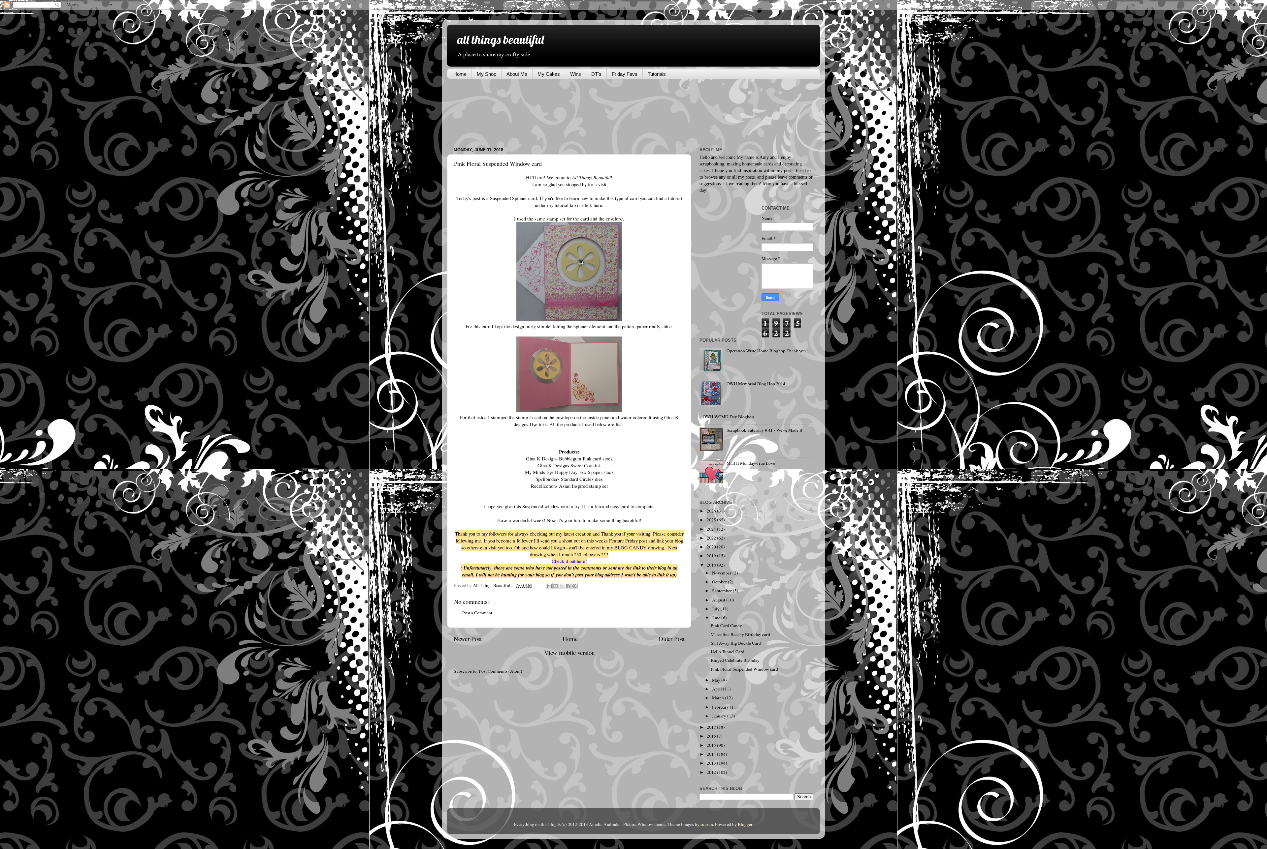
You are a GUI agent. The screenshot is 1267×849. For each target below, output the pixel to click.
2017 (712, 727)
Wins (575, 74)
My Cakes (548, 74)
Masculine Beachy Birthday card (740, 634)
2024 (712, 529)
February (721, 707)
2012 (712, 772)
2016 (712, 736)
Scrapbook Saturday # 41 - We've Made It (764, 430)
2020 (712, 547)
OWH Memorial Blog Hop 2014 (756, 384)
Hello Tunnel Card (727, 652)
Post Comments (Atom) (500, 671)
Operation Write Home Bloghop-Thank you (766, 351)
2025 (712, 520)
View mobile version (569, 652)
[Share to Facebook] (568, 586)
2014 (712, 754)
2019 (712, 556)
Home (460, 74)
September (722, 591)
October (720, 582)
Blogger (745, 824)
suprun (706, 824)
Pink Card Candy (726, 626)
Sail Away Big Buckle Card (736, 643)
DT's (596, 74)
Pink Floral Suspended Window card (744, 669)
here (598, 205)
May (716, 680)
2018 (712, 565)
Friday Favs (624, 74)
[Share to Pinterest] (574, 586)
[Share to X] (562, 586)
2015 (712, 745)
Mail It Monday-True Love (751, 463)
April (717, 689)
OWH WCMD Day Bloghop (728, 417)
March (718, 698)
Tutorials (657, 74)
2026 (712, 511)
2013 (712, 763)
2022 (712, 538)
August (719, 600)
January (719, 716)
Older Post (672, 638)
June (716, 618)
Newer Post (468, 638)
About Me (516, 74)
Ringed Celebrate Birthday (735, 660)
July (716, 609)
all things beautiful (500, 39)
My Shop (486, 74)
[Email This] (549, 586)
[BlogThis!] (555, 586)
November (722, 573)
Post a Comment (477, 613)
